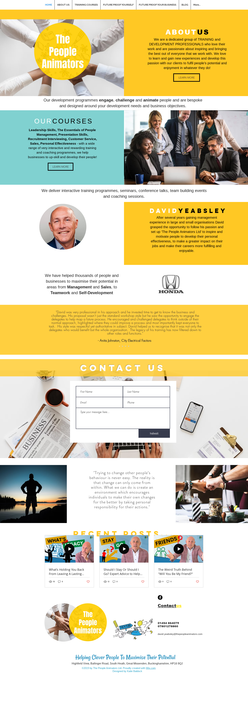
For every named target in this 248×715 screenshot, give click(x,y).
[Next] (229, 329)
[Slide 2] (122, 346)
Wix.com (151, 668)
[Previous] (19, 329)
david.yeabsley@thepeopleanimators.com (180, 634)
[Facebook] (160, 597)
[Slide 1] (119, 346)
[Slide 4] (128, 346)
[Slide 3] (125, 346)
